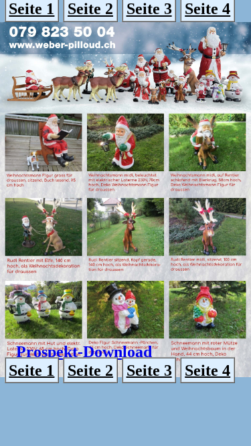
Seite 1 (31, 369)
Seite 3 (149, 369)
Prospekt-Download (84, 351)
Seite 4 (207, 369)
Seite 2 (90, 369)
